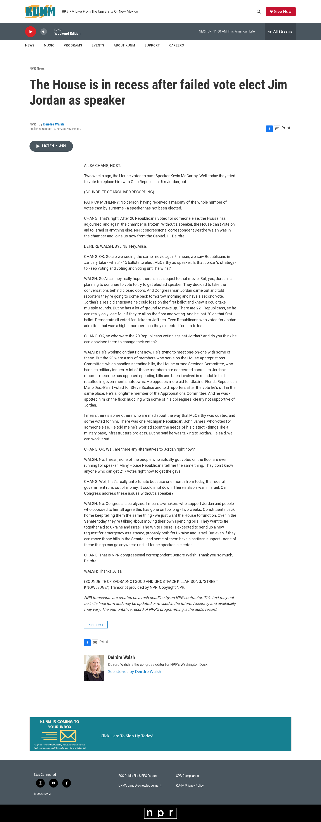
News (30, 45)
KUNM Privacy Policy (190, 785)
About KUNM (124, 45)
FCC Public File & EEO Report (138, 775)
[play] (30, 31)
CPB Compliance (187, 775)
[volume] (43, 32)
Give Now (283, 11)
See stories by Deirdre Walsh (134, 671)
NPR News (37, 68)
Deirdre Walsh (53, 124)
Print (285, 127)
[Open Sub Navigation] (38, 45)
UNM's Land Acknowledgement (140, 785)
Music (49, 45)
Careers (176, 45)
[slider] (50, 31)
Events (98, 45)
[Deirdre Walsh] (94, 668)
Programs (73, 45)
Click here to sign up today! (127, 735)
